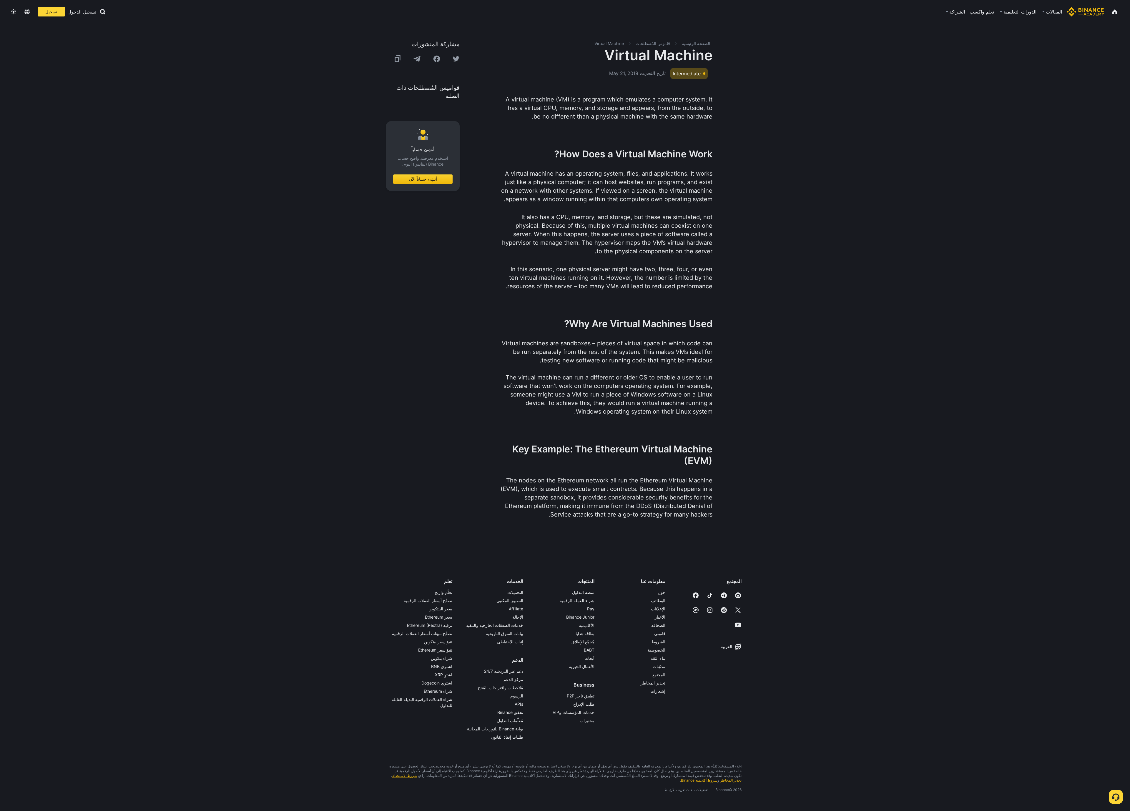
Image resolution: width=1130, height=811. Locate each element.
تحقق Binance (510, 712)
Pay (590, 608)
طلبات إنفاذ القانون (507, 737)
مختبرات (587, 720)
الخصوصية (656, 649)
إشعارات (657, 691)
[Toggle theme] (13, 12)
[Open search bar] (101, 11)
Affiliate (516, 608)
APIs (519, 704)
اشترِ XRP (443, 674)
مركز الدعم (513, 679)
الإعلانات (658, 608)
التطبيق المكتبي (509, 600)
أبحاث (589, 658)
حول (661, 592)
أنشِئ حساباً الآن (423, 178)
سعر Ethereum (438, 617)
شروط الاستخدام (404, 775)
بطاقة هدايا (585, 633)
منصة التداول (583, 592)
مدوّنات (659, 666)
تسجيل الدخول (82, 12)
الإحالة (517, 617)
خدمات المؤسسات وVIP (573, 712)
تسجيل (51, 11)
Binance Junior (580, 617)
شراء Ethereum (438, 691)
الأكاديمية (586, 625)
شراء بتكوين (441, 658)
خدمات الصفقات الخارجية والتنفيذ (494, 625)
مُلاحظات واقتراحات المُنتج (500, 687)
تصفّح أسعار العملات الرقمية (428, 600)
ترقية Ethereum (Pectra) (429, 625)
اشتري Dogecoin (436, 682)
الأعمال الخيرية (581, 666)
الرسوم (516, 695)
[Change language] (27, 11)
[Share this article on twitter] (456, 58)
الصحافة (658, 625)
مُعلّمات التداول (510, 720)
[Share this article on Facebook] (436, 58)
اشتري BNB (441, 666)
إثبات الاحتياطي (510, 641)
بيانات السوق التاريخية (504, 633)
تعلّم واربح (443, 592)
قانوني (659, 633)
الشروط (658, 641)
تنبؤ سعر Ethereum (435, 649)
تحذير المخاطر (653, 682)
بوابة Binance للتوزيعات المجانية (495, 728)
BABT (589, 649)
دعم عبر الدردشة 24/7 (503, 671)
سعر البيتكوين (440, 608)
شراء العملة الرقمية (577, 600)
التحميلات (515, 592)
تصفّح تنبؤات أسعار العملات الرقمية (422, 633)
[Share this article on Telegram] (417, 58)
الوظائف (658, 600)
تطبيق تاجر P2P (580, 695)
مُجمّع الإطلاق (582, 641)
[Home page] (1085, 11)
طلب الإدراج (583, 704)
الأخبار (660, 617)
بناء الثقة (658, 658)
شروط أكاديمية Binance (699, 780)
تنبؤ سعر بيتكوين (438, 641)
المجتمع (658, 674)
